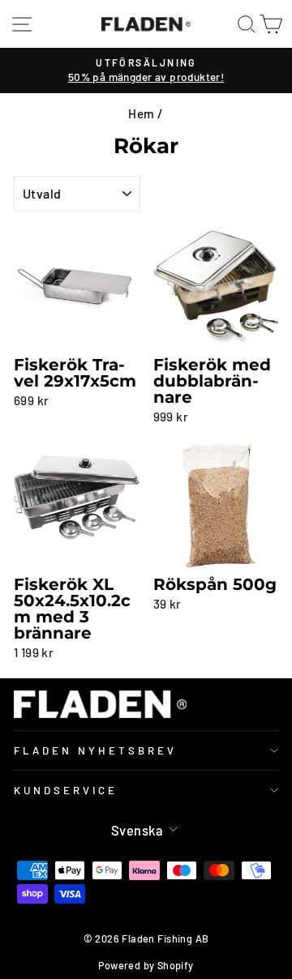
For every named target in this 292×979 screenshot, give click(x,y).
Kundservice (66, 790)
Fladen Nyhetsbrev (95, 750)
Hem (141, 113)
